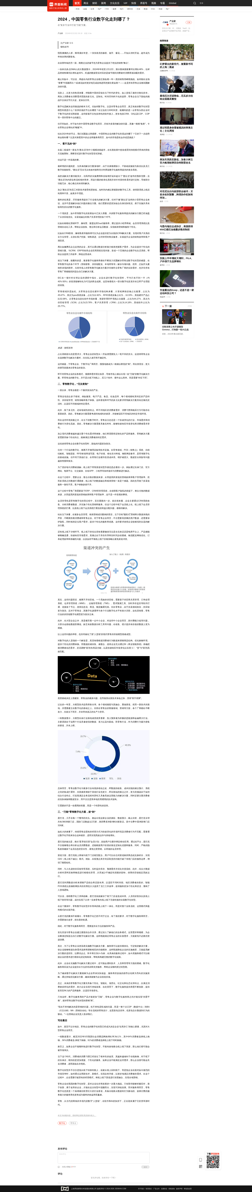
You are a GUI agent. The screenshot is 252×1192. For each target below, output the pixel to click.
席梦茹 (162, 134)
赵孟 (161, 201)
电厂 (168, 9)
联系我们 (149, 1189)
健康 (114, 9)
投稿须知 (172, 1189)
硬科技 (130, 9)
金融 (85, 9)
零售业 (73, 1123)
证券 (92, 9)
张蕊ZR (162, 297)
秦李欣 (162, 265)
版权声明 (179, 1189)
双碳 (160, 9)
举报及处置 (188, 1189)
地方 (122, 9)
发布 (145, 1167)
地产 (100, 9)
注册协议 (164, 1189)
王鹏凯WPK (164, 71)
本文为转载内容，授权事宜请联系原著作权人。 (77, 1115)
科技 (78, 9)
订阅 (188, 22)
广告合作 (156, 1189)
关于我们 (141, 1189)
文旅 (138, 9)
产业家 (60, 33)
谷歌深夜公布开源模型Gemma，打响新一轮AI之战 (175, 328)
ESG (153, 9)
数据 (146, 9)
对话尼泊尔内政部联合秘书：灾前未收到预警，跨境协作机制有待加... (176, 194)
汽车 (107, 9)
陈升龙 (162, 103)
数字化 (62, 1123)
